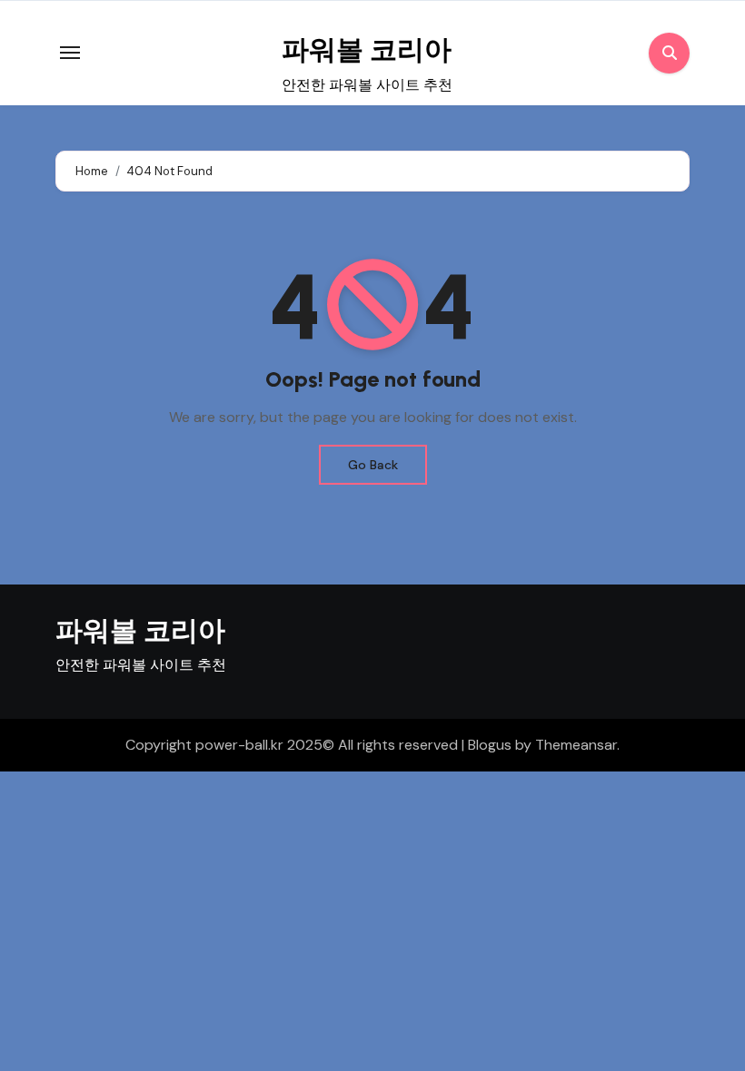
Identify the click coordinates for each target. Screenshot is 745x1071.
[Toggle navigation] (69, 53)
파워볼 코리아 (367, 49)
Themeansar (576, 744)
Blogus (490, 744)
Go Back (373, 465)
